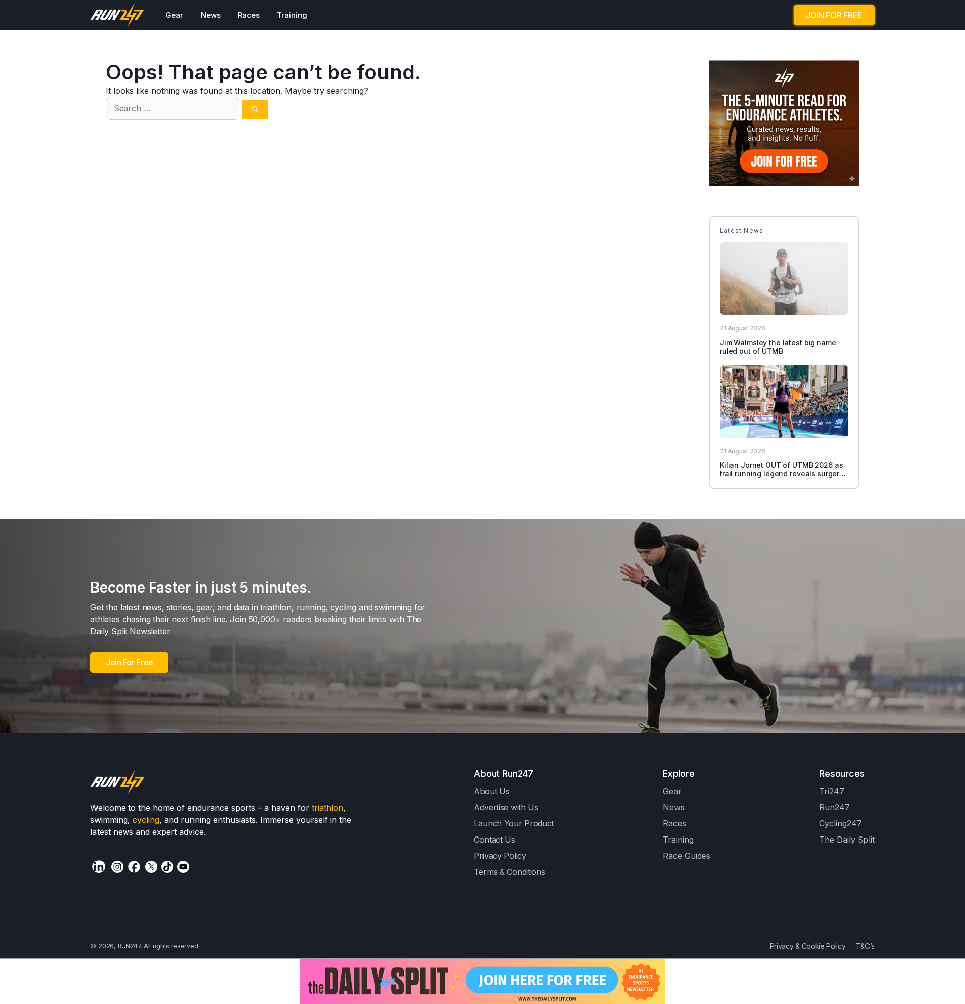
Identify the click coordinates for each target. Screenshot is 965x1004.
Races (249, 15)
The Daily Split (847, 839)
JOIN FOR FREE (834, 15)
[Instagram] (117, 867)
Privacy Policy (500, 856)
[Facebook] (134, 867)
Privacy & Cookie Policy (808, 946)
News (211, 15)
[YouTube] (183, 867)
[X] (151, 867)
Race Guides (686, 856)
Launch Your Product (514, 823)
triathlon (327, 808)
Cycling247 (840, 823)
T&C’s (865, 946)
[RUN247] (117, 15)
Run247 (834, 807)
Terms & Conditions (509, 872)
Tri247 (831, 791)
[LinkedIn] (98, 866)
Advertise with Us (506, 807)
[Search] (255, 109)
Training (292, 15)
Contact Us (494, 839)
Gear (174, 15)
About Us (492, 791)
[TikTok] (167, 867)
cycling (146, 820)
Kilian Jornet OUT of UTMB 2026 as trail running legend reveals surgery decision (781, 473)
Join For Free (129, 662)
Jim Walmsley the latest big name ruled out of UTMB (778, 346)
